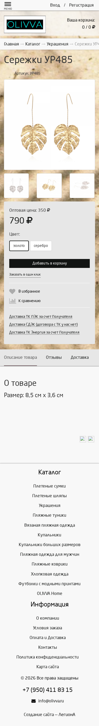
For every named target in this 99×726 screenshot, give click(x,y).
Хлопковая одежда (49, 574)
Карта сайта (47, 667)
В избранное (29, 291)
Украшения (49, 505)
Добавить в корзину (49, 263)
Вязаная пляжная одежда (49, 525)
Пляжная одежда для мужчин (49, 554)
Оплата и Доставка (48, 637)
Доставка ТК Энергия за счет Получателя (44, 332)
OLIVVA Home (49, 593)
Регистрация (81, 5)
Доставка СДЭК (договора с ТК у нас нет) (43, 324)
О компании (47, 618)
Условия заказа (47, 628)
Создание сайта (39, 714)
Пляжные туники (49, 515)
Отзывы (54, 357)
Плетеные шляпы (49, 496)
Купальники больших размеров (50, 544)
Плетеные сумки (49, 486)
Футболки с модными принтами (49, 584)
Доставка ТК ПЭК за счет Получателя (40, 317)
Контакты (47, 647)
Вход (55, 5)
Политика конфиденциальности (47, 657)
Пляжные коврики (50, 564)
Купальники (49, 535)
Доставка (80, 357)
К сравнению (29, 301)
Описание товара (20, 357)
